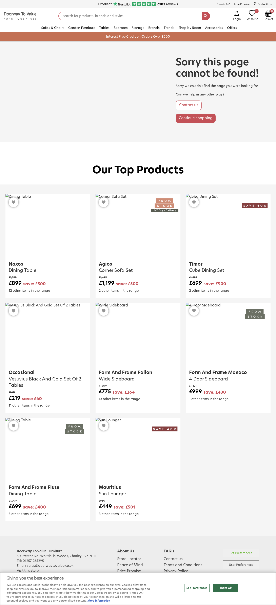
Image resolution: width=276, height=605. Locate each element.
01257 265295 (33, 561)
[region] (138, 588)
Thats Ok (226, 588)
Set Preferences (241, 553)
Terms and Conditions (183, 565)
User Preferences (241, 564)
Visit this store (28, 570)
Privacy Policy (176, 571)
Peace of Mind (130, 565)
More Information (98, 601)
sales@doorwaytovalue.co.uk (50, 565)
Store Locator (129, 559)
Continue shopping (196, 118)
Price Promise (129, 571)
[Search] (206, 16)
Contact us (188, 105)
